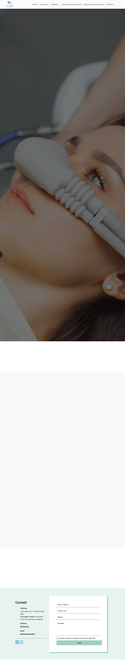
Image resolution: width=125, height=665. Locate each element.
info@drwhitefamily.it (27, 634)
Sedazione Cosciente (71, 4)
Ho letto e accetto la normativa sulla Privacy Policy (75, 638)
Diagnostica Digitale (93, 4)
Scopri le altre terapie (62, 572)
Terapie (54, 4)
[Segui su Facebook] (17, 642)
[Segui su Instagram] (21, 642)
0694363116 (24, 626)
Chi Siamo (44, 4)
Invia (79, 643)
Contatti (110, 4)
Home (34, 4)
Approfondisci (24, 180)
